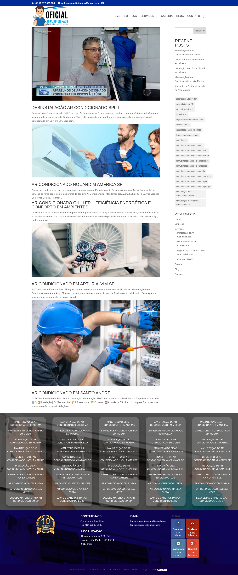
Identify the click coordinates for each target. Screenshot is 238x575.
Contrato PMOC (185, 259)
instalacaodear (182, 125)
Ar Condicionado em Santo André (71, 392)
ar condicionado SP (184, 104)
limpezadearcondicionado (187, 135)
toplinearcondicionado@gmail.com (148, 521)
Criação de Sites (148, 570)
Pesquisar (199, 30)
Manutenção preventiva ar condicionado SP (187, 203)
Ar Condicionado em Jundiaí (25, 483)
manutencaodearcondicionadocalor (192, 150)
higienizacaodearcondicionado (190, 119)
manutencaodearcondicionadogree (191, 166)
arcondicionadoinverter (186, 99)
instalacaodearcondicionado (188, 130)
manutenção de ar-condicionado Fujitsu (185, 194)
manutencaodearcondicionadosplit (191, 181)
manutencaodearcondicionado (189, 145)
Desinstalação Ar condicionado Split (76, 107)
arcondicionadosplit (184, 109)
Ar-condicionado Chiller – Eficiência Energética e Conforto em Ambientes (91, 204)
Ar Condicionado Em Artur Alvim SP (73, 283)
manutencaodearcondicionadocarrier (192, 156)
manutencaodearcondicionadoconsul (192, 161)
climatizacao (181, 114)
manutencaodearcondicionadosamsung (193, 176)
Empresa (130, 16)
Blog (180, 16)
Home (116, 16)
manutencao (181, 140)
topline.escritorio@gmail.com (145, 525)
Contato (193, 16)
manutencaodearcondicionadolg (190, 171)
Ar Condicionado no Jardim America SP (77, 184)
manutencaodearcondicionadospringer (193, 187)
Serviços (147, 16)
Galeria (167, 16)
